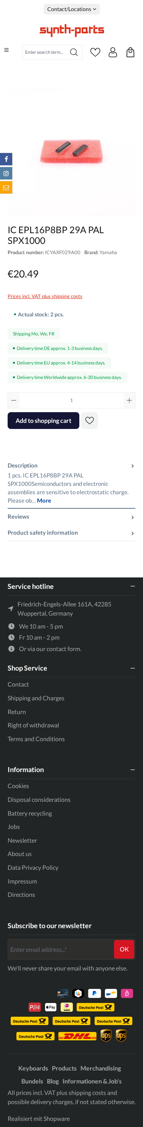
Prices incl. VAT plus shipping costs (45, 296)
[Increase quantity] (129, 400)
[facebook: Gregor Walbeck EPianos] (6, 159)
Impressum (22, 881)
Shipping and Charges (36, 697)
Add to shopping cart (43, 420)
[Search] (74, 52)
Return (17, 711)
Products (64, 1068)
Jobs (14, 826)
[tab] (71, 483)
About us (20, 853)
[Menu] (6, 50)
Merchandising (100, 1068)
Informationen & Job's (92, 1081)
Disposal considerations (39, 799)
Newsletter (22, 840)
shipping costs (87, 1092)
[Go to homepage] (72, 30)
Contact (18, 684)
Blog (53, 1081)
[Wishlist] (95, 52)
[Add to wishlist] (89, 420)
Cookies (18, 785)
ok (124, 949)
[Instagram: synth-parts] (6, 173)
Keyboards (33, 1068)
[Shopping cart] (130, 52)
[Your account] (113, 52)
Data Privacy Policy (33, 867)
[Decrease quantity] (13, 400)
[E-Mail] (6, 187)
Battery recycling (30, 813)
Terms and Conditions (36, 738)
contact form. (64, 648)
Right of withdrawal (33, 725)
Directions (21, 894)
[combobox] (44, 52)
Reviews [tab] (18, 516)
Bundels (32, 1081)
